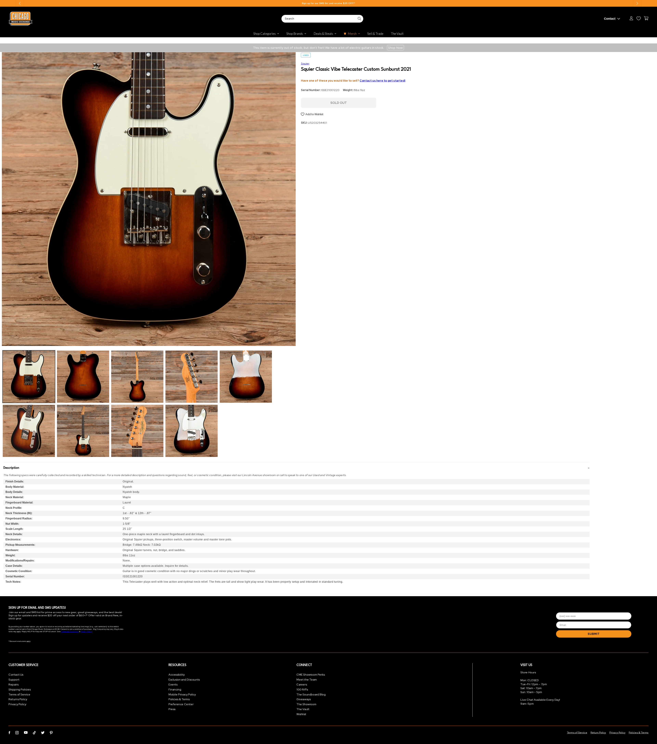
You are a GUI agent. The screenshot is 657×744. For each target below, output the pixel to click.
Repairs (13, 684)
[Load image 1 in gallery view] (29, 376)
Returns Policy (18, 699)
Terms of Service (19, 694)
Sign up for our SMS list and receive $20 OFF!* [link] (328, 3)
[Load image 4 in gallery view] (83, 431)
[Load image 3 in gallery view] (83, 376)
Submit (594, 634)
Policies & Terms (179, 699)
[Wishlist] (638, 18)
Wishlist (301, 714)
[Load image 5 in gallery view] (137, 376)
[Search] (359, 18)
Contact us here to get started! (382, 80)
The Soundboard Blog (311, 694)
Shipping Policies (20, 689)
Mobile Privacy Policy (182, 694)
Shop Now (395, 48)
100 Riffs (302, 689)
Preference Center (181, 704)
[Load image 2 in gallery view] (29, 431)
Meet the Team (307, 679)
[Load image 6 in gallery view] (137, 431)
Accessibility (177, 674)
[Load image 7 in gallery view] (191, 376)
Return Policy (598, 732)
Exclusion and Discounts (184, 679)
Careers (302, 684)
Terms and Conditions (70, 631)
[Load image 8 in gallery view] (191, 431)
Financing (175, 689)
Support (14, 679)
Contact (609, 18)
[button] (296, 467)
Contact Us (16, 674)
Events (173, 684)
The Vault (303, 709)
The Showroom (306, 704)
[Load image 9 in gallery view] (246, 376)
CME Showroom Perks (311, 674)
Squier (305, 63)
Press (172, 709)
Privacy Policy (86, 631)
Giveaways (304, 699)
